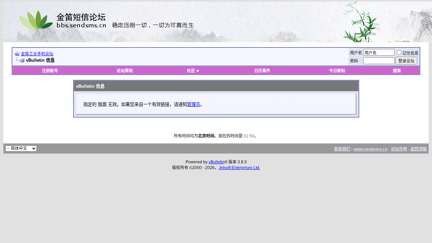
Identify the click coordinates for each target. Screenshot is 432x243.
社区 (191, 71)
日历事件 (262, 71)
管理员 (193, 104)
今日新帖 (337, 71)
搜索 (397, 71)
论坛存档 (399, 149)
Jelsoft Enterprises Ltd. (239, 167)
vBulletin (216, 162)
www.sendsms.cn (370, 149)
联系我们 (342, 149)
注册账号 (50, 71)
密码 (354, 61)
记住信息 (410, 53)
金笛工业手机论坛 (37, 54)
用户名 (356, 53)
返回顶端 (418, 149)
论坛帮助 (125, 71)
